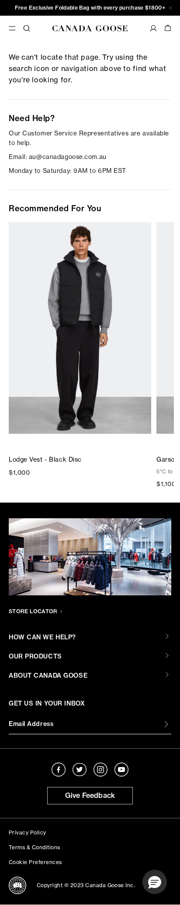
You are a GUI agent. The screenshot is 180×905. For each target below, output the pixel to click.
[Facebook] (59, 770)
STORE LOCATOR (33, 611)
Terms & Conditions (34, 847)
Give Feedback (90, 795)
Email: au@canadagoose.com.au (58, 156)
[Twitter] (80, 770)
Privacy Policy (27, 832)
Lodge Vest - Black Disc (45, 459)
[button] (154, 882)
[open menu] (12, 28)
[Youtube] (121, 770)
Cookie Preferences (35, 862)
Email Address (31, 724)
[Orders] (153, 28)
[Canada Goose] (90, 28)
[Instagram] (100, 770)
